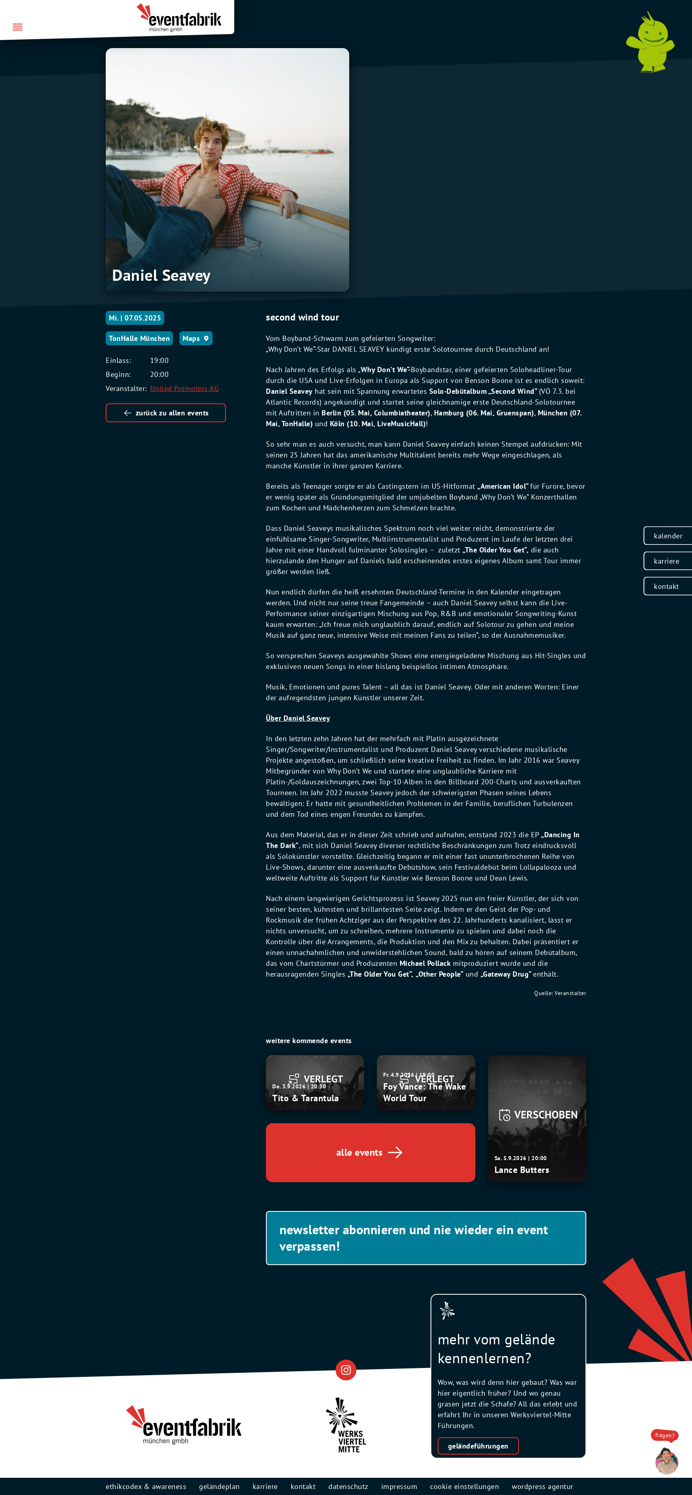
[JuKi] (650, 42)
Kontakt (666, 585)
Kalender (668, 535)
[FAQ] (664, 1461)
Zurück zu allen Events (172, 412)
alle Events (359, 1152)
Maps (191, 338)
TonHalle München (139, 338)
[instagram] (345, 1370)
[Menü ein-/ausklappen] (17, 27)
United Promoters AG (184, 388)
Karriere (666, 560)
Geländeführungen (478, 1446)
